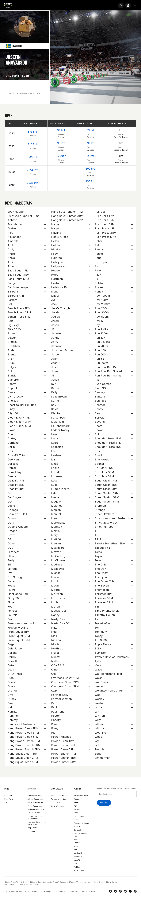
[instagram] (120, 891)
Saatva (76, 813)
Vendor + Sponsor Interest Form (35, 817)
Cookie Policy (46, 891)
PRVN (76, 839)
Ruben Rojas (79, 870)
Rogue (76, 799)
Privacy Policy (31, 891)
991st (61, 130)
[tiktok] (135, 891)
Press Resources (35, 806)
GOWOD (77, 827)
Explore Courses (57, 806)
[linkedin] (130, 891)
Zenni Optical (79, 816)
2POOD (77, 809)
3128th (33, 144)
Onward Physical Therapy (80, 835)
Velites (76, 802)
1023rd (90, 168)
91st (90, 143)
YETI (75, 806)
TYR (75, 863)
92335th (32, 182)
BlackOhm (78, 857)
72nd (90, 130)
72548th (32, 170)
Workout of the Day (58, 799)
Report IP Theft (88, 891)
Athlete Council (34, 813)
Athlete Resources (35, 799)
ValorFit (77, 860)
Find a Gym (55, 802)
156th (90, 156)
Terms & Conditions (13, 891)
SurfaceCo (78, 830)
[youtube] (125, 891)
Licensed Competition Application (37, 823)
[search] (121, 5)
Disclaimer (60, 891)
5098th (33, 157)
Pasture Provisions (81, 823)
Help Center (32, 828)
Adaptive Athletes (35, 795)
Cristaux (77, 843)
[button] (135, 5)
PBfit (76, 820)
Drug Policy (9, 799)
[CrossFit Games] (8, 5)
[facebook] (110, 891)
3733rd (33, 131)
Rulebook (8, 795)
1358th (90, 181)
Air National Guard (81, 795)
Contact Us (32, 831)
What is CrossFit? (58, 795)
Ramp (76, 846)
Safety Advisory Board (37, 809)
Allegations (8, 802)
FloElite (77, 867)
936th (61, 143)
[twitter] (115, 891)
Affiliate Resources (35, 802)
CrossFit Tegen (17, 75)
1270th (61, 156)
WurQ (76, 850)
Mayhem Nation (80, 853)
